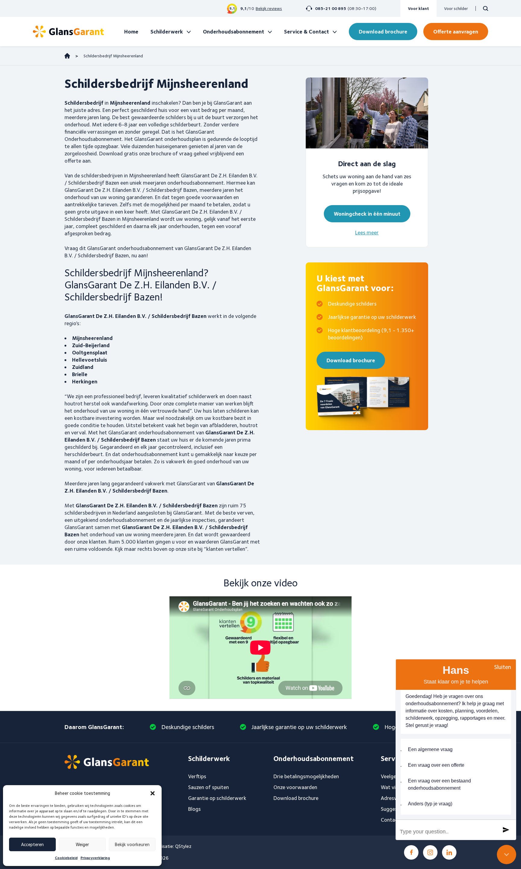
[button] (153, 793)
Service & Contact (306, 31)
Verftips (197, 776)
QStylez (183, 846)
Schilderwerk (166, 31)
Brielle (79, 374)
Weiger (82, 844)
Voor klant (418, 8)
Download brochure (383, 31)
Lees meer (367, 232)
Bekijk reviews (269, 8)
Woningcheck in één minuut (367, 214)
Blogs (194, 809)
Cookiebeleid (66, 857)
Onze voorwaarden (295, 787)
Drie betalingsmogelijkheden (306, 776)
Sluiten (502, 667)
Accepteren (32, 844)
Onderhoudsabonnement (233, 31)
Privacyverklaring (95, 857)
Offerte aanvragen (455, 31)
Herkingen (84, 381)
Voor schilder (456, 8)
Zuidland (82, 367)
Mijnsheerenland (92, 338)
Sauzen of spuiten (208, 787)
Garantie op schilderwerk (217, 798)
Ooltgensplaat (89, 352)
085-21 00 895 (330, 8)
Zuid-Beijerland (91, 345)
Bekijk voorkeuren (132, 844)
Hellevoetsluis (89, 360)
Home (131, 31)
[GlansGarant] (68, 31)
